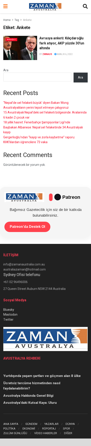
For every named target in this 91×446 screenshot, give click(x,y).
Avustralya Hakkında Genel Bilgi (28, 396)
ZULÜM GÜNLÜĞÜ (15, 433)
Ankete (27, 20)
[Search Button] (85, 6)
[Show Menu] (5, 6)
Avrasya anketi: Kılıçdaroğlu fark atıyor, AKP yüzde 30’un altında (61, 43)
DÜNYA (70, 424)
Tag (17, 20)
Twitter (8, 319)
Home (7, 20)
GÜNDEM (31, 424)
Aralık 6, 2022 (65, 54)
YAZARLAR (51, 424)
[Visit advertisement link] (45, 442)
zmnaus (47, 54)
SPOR (66, 428)
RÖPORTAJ (49, 428)
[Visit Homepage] (45, 6)
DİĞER (68, 433)
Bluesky (8, 309)
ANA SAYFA (10, 424)
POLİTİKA (9, 428)
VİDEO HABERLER (45, 433)
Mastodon (10, 314)
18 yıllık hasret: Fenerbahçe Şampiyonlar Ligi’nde (36, 122)
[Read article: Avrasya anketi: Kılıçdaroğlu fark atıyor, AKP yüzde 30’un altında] (20, 48)
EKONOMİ (29, 428)
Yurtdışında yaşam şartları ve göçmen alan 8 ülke (42, 376)
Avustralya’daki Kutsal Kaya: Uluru (30, 403)
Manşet (11, 39)
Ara (5, 70)
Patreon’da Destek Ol (27, 226)
